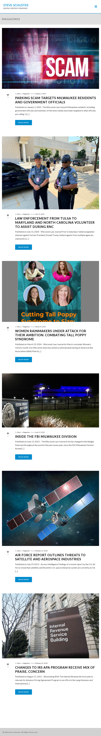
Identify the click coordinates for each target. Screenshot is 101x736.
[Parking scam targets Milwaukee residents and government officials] (50, 58)
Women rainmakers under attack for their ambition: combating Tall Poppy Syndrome (50, 335)
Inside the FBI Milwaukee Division (46, 436)
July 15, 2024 (39, 214)
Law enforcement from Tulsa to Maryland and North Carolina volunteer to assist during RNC (55, 222)
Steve (19, 94)
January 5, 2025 (40, 94)
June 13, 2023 (40, 432)
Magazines (26, 94)
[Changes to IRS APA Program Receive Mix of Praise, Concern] (50, 625)
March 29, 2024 (40, 327)
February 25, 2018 (41, 551)
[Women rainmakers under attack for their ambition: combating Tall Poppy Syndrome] (50, 291)
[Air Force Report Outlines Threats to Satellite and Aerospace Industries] (50, 508)
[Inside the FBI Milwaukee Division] (50, 400)
